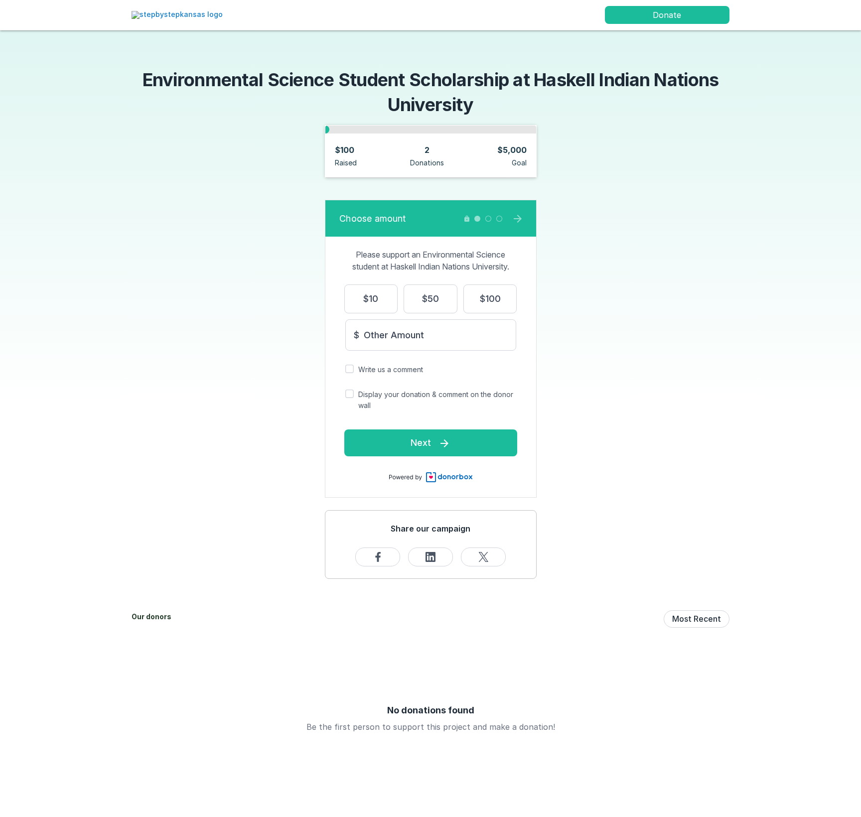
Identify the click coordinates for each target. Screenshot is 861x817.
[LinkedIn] (430, 556)
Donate (667, 15)
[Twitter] (483, 556)
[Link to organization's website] (177, 14)
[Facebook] (377, 556)
